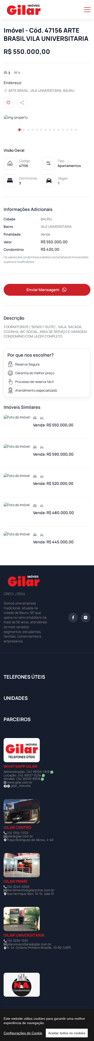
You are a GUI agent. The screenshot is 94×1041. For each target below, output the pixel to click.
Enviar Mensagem (43, 289)
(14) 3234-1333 (17, 940)
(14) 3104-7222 (17, 832)
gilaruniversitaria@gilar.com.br (29, 944)
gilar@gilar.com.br (20, 836)
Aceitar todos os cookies (66, 1033)
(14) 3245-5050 (18, 886)
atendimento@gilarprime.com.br (30, 890)
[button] (19, 130)
